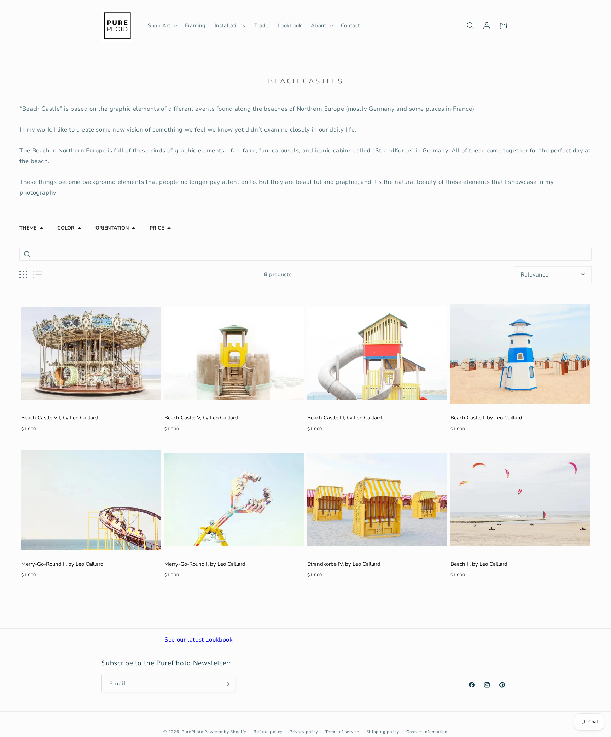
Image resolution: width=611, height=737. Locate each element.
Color (66, 228)
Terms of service (342, 732)
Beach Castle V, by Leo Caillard (201, 417)
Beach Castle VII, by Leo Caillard (59, 417)
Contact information (427, 732)
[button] (161, 26)
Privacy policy (304, 732)
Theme (27, 228)
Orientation (112, 228)
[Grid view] (23, 275)
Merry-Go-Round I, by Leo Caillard (204, 564)
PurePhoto (192, 732)
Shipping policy (382, 732)
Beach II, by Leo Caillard (478, 564)
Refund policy (268, 732)
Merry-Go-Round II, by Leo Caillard (62, 564)
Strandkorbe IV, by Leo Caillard (343, 564)
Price (157, 228)
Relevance (534, 275)
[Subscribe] (226, 683)
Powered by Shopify (225, 732)
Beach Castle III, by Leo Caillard (344, 417)
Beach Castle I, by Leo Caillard (486, 417)
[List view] (37, 275)
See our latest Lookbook (198, 640)
